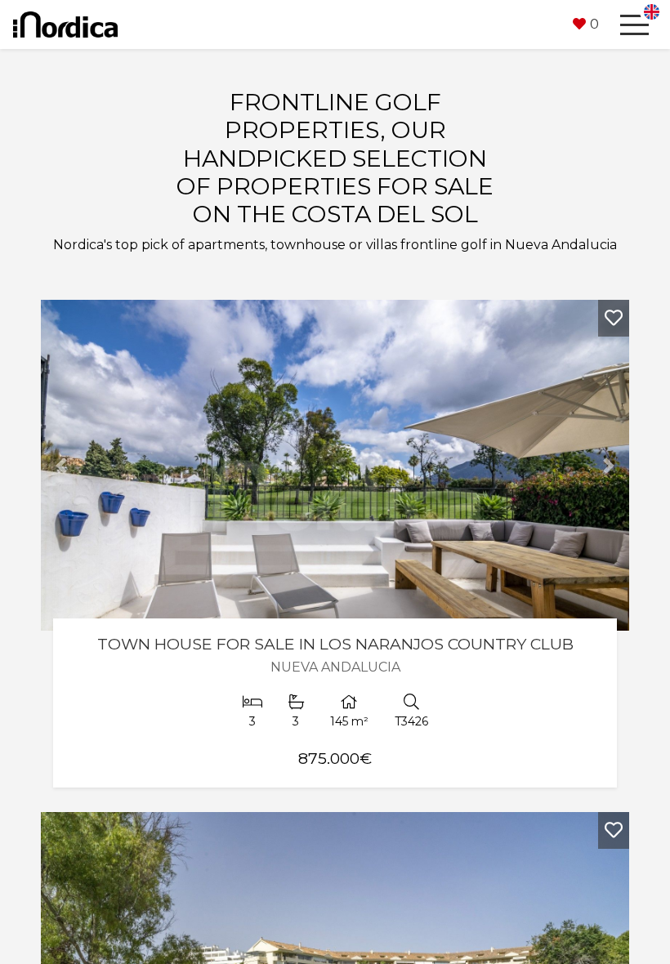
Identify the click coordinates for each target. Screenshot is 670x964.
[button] (586, 24)
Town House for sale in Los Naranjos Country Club (335, 644)
